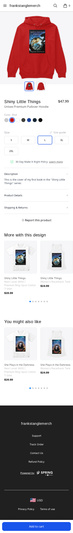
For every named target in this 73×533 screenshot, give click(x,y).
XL (61, 140)
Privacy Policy (26, 509)
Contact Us (36, 452)
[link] (20, 257)
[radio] (11, 140)
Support (36, 435)
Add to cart (36, 526)
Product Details (13, 195)
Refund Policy (36, 461)
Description (11, 174)
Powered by (27, 472)
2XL (11, 151)
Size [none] (7, 132)
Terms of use (47, 509)
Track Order (37, 444)
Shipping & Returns (16, 207)
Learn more (56, 161)
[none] (57, 132)
